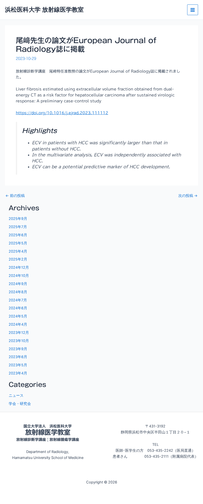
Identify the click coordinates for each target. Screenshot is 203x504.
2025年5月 (18, 243)
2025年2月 (18, 259)
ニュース (16, 395)
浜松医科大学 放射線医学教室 (44, 9)
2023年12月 (19, 332)
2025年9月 (18, 218)
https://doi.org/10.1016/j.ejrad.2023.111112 (62, 113)
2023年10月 (19, 341)
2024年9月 (18, 284)
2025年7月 (18, 227)
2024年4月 (18, 324)
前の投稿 (15, 196)
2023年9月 (18, 349)
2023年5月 (18, 365)
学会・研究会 (20, 403)
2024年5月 (18, 316)
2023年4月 (18, 373)
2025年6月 (18, 235)
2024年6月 (18, 308)
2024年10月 (19, 275)
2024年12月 (19, 267)
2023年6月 (18, 357)
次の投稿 (188, 196)
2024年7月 (18, 300)
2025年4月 (18, 251)
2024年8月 (18, 292)
